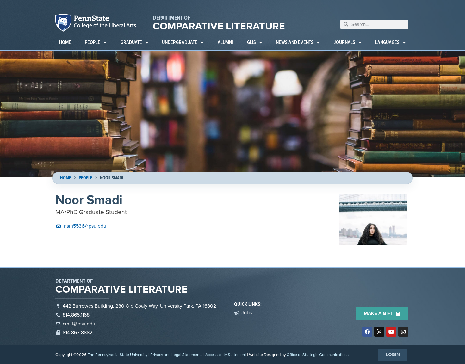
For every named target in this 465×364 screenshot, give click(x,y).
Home (65, 42)
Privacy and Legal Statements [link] (176, 355)
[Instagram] (403, 332)
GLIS (251, 42)
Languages (387, 42)
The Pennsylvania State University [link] (117, 355)
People (92, 42)
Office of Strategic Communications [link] (318, 355)
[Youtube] (391, 332)
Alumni (225, 42)
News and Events (294, 42)
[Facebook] (367, 332)
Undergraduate (179, 42)
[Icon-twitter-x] (379, 332)
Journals (344, 42)
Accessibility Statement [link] (225, 355)
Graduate (131, 42)
